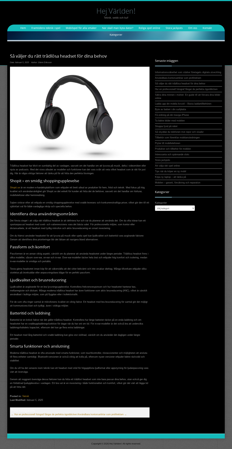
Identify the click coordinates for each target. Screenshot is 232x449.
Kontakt (207, 28)
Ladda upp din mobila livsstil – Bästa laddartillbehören (183, 103)
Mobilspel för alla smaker (81, 28)
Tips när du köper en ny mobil (170, 171)
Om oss (192, 28)
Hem (23, 28)
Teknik (25, 396)
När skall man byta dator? (117, 28)
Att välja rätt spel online (167, 165)
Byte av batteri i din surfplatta (170, 109)
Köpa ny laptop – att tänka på (170, 177)
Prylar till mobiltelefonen (167, 143)
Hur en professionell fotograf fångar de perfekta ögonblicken (44, 414)
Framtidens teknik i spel (45, 28)
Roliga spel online (149, 28)
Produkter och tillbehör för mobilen (173, 148)
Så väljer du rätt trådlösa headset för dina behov (180, 83)
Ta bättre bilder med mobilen (170, 120)
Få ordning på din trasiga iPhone (172, 115)
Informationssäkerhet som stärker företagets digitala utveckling (188, 72)
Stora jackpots (174, 28)
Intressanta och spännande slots (172, 154)
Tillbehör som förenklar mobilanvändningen (177, 137)
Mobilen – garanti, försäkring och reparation (177, 182)
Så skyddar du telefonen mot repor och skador (179, 132)
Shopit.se (15, 187)
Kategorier (116, 34)
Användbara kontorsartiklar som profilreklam (102, 414)
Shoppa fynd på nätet (166, 126)
